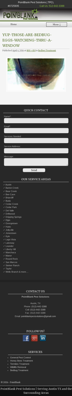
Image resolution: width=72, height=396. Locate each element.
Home (14, 24)
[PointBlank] (36, 15)
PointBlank (15, 382)
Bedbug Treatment (47, 50)
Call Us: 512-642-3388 (51, 6)
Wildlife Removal (18, 367)
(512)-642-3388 (39, 306)
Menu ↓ (57, 24)
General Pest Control (20, 357)
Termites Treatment (19, 364)
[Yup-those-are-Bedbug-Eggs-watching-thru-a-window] (36, 74)
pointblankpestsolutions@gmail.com (38, 316)
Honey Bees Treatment (21, 361)
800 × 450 (31, 50)
